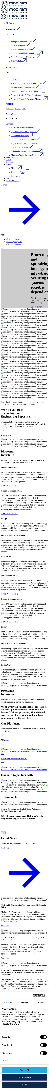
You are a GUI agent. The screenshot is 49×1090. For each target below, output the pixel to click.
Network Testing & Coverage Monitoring (27, 99)
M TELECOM (11, 30)
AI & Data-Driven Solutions (22, 128)
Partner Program (12, 180)
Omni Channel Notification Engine (25, 53)
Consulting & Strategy (20, 135)
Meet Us (14, 168)
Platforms (10, 23)
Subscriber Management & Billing (25, 91)
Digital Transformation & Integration (26, 143)
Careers (9, 178)
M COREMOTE (12, 68)
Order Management (19, 45)
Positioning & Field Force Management (27, 83)
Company (10, 162)
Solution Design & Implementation (25, 151)
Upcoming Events (18, 172)
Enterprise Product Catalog (22, 41)
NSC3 (14, 79)
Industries (10, 157)
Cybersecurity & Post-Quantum (24, 132)
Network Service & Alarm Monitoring (26, 95)
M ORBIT (9, 104)
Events (8, 164)
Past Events (16, 176)
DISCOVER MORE (9, 486)
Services (9, 124)
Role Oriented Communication (23, 87)
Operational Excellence (20, 147)
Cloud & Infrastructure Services (24, 139)
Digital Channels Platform (21, 49)
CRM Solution (17, 61)
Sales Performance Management (24, 57)
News (8, 160)
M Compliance (11, 114)
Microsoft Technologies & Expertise (25, 155)
